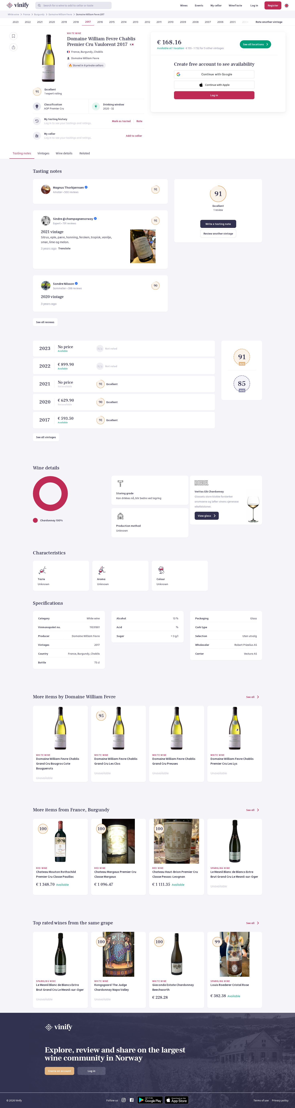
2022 (45, 366)
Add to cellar (134, 135)
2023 (44, 348)
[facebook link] (131, 1101)
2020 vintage (52, 296)
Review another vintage (218, 233)
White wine (13, 14)
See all (250, 697)
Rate (139, 121)
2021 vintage (52, 232)
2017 (44, 420)
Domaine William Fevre (60, 14)
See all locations (253, 44)
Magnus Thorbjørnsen (68, 187)
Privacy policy (280, 1100)
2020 (45, 402)
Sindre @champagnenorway (73, 219)
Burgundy (39, 14)
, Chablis (98, 52)
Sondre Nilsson (63, 284)
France (26, 14)
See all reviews (45, 322)
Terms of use (261, 1100)
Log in (214, 95)
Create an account (59, 1071)
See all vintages (46, 437)
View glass (204, 516)
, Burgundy (86, 52)
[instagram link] (123, 1101)
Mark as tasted (121, 121)
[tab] (21, 154)
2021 (44, 384)
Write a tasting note (218, 224)
